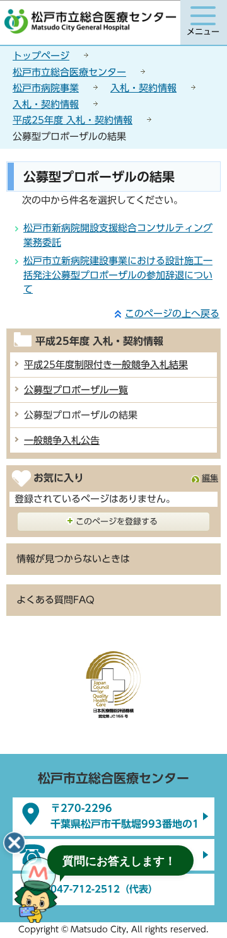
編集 (210, 478)
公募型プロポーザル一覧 (76, 390)
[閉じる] (14, 842)
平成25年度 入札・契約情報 (72, 120)
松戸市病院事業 (46, 88)
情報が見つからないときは (73, 559)
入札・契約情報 (143, 88)
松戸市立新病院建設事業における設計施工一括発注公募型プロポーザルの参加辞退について (117, 275)
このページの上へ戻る (172, 313)
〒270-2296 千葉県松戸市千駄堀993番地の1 (124, 816)
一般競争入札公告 (62, 440)
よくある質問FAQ (55, 600)
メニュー (203, 31)
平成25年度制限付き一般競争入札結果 (106, 364)
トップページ (41, 56)
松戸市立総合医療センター (69, 72)
